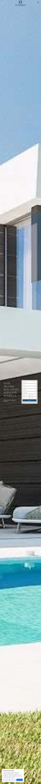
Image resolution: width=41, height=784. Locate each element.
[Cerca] (23, 770)
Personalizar (6, 779)
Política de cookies (11, 777)
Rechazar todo (12, 779)
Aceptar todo (19, 779)
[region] (13, 775)
